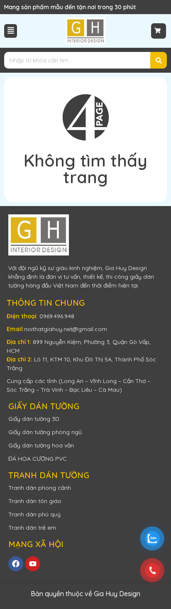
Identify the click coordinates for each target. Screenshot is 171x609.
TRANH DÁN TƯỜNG (48, 475)
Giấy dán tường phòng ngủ (45, 432)
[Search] (158, 60)
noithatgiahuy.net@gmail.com (65, 329)
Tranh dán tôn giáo (34, 501)
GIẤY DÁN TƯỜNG (43, 406)
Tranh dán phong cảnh (39, 487)
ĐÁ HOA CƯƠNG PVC (37, 458)
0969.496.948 (56, 316)
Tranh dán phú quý (34, 514)
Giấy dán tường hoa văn (41, 445)
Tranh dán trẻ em (32, 527)
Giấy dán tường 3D (33, 418)
